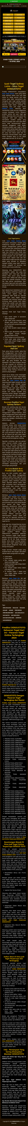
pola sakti (5, 610)
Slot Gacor (8, 24)
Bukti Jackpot (19, 30)
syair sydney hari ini (19, 612)
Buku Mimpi (8, 30)
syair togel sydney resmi (8, 617)
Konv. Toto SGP (19, 27)
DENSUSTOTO (16, 1121)
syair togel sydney (15, 615)
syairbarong (18, 617)
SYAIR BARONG (18, 610)
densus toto (15, 607)
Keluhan (8, 33)
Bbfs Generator (19, 24)
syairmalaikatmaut (7, 620)
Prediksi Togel (8, 18)
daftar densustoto (7, 607)
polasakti (11, 610)
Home (8, 15)
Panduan (19, 33)
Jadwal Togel (8, 21)
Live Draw (19, 15)
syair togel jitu (6, 615)
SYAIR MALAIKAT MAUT (8, 612)
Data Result (19, 21)
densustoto (22, 607)
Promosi (19, 18)
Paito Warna (8, 27)
